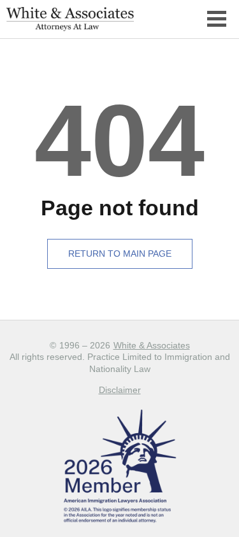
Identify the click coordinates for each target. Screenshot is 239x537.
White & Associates (151, 345)
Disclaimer (120, 390)
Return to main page (119, 253)
